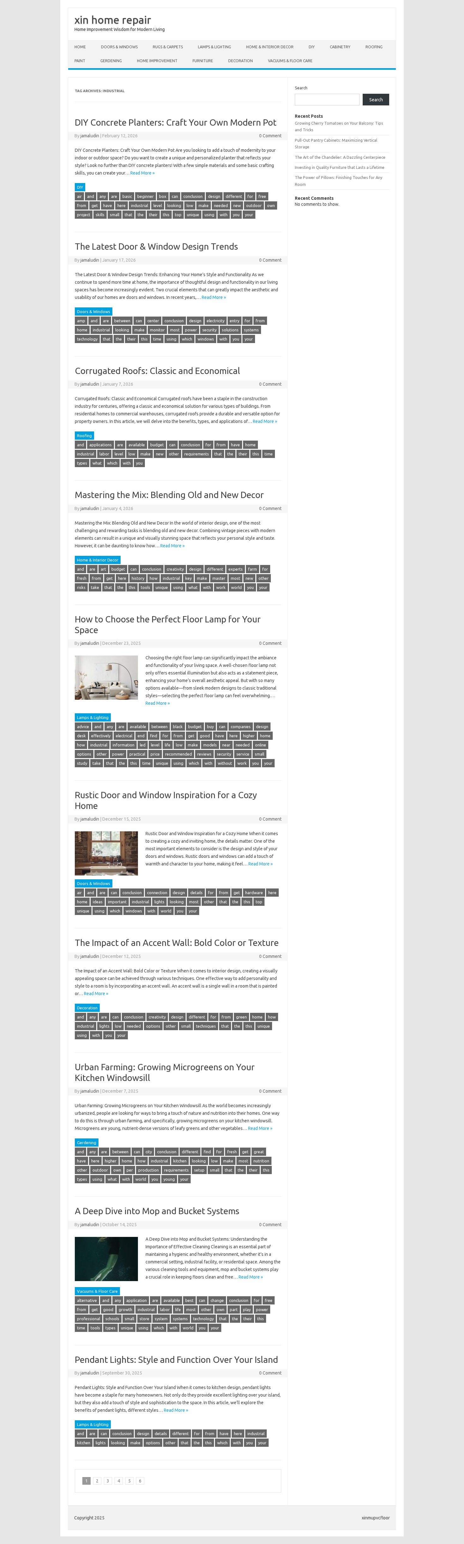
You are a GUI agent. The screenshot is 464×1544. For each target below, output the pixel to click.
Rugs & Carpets (168, 47)
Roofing (374, 47)
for (250, 196)
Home (80, 47)
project (83, 214)
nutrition (261, 1161)
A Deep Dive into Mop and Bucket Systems (157, 1211)
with (224, 214)
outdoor (254, 205)
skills (100, 214)
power (191, 330)
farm (252, 569)
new (237, 205)
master (218, 578)
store (144, 1318)
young (169, 1179)
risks (81, 587)
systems (251, 330)
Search (301, 88)
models (210, 745)
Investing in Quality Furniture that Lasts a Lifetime (339, 167)
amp (81, 320)
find (153, 735)
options (84, 754)
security (209, 330)
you (236, 214)
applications (100, 444)
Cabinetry (340, 47)
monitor (157, 330)
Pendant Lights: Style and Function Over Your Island (176, 1359)
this (166, 214)
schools (112, 1318)
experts (236, 569)
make (204, 205)
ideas (98, 902)
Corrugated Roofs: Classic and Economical (157, 371)
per (130, 1170)
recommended (178, 754)
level (157, 205)
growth (125, 1309)
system (161, 1318)
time (157, 339)
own (271, 205)
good (205, 735)
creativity (175, 569)
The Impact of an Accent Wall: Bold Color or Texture (177, 942)
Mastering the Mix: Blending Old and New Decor (169, 495)
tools (145, 587)
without (225, 763)
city (149, 1151)
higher (249, 735)
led (143, 745)
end (141, 735)
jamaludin (89, 135)
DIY (312, 47)
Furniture (203, 61)
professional (88, 1318)
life (167, 745)
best (189, 1300)
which (187, 339)
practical (137, 754)
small (114, 214)
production (148, 1170)
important (117, 902)
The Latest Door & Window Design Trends (156, 246)
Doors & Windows (119, 47)
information (123, 745)
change (217, 1300)
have (107, 205)
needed (221, 205)
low (190, 205)
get (95, 205)
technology (87, 339)
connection (157, 892)
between (122, 320)
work (221, 587)
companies (241, 726)
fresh (81, 578)
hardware (254, 892)
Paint (79, 61)
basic (127, 196)
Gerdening (111, 61)
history (138, 578)
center (153, 320)
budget (157, 444)
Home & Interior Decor (270, 47)
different (234, 196)
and (90, 196)
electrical (124, 735)
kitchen (180, 1161)
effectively (100, 735)
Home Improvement (157, 61)
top (178, 214)
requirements (196, 454)
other (174, 454)
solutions (230, 330)
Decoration (240, 61)
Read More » (142, 172)
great (259, 1151)
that (128, 214)
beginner (145, 196)
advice (83, 726)
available (136, 444)
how (154, 578)
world (236, 587)
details (196, 892)
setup (199, 1170)
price (155, 754)
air (79, 196)
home (82, 330)
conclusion (193, 196)
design (214, 196)
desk (81, 735)
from (81, 205)
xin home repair (112, 20)
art (103, 569)
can (175, 196)
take (95, 587)
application (136, 1300)
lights (159, 902)
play (247, 1309)
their (153, 214)
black (178, 726)
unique (193, 214)
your (249, 214)
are (114, 196)
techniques (206, 1026)
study (82, 763)
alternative (87, 1300)
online (260, 745)
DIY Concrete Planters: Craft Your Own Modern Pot (176, 122)
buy (210, 726)
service (242, 754)
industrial (139, 205)
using (209, 214)
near (226, 745)
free (262, 196)
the (141, 214)
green (241, 1017)
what (97, 463)
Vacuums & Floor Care (290, 61)
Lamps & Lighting (214, 47)
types (82, 463)
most (175, 330)
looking (174, 205)
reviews (204, 754)
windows (206, 339)
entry (234, 320)
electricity (215, 320)
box (162, 196)
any (102, 196)
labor (104, 454)
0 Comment (270, 135)
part (234, 1309)
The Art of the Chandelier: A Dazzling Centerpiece (340, 157)
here (121, 205)
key (188, 578)
